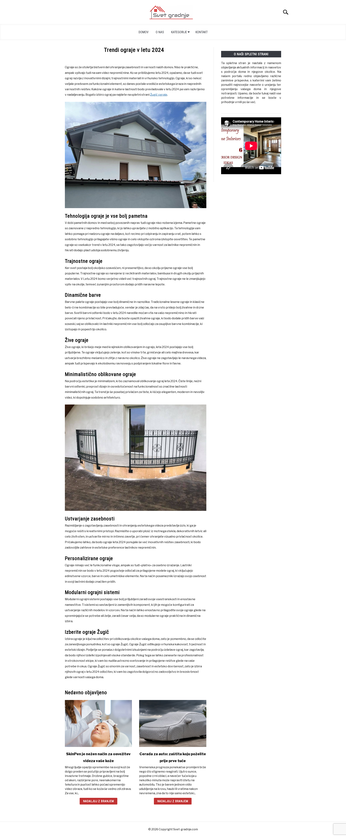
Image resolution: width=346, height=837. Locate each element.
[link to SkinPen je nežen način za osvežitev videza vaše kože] (98, 723)
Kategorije (179, 32)
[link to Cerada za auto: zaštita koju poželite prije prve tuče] (172, 723)
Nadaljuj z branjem (98, 801)
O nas (160, 32)
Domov (143, 32)
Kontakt (202, 32)
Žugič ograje (158, 94)
